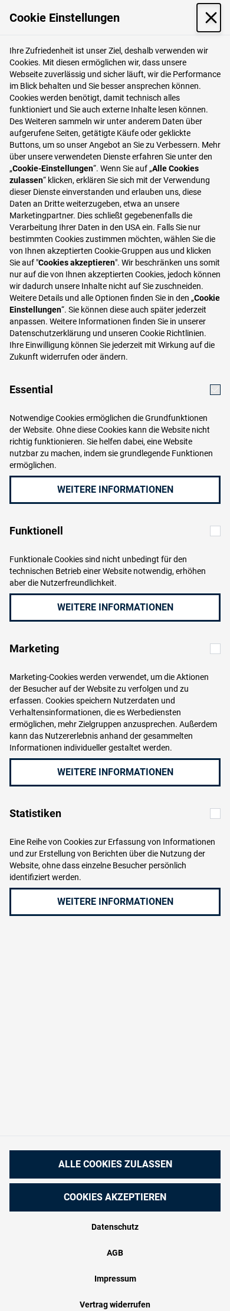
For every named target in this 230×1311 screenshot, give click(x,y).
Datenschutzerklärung (50, 333)
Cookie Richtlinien (172, 333)
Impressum (115, 1278)
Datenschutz (115, 1227)
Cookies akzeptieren (115, 1197)
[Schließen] (209, 18)
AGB (115, 1252)
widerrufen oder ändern (83, 356)
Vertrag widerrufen (115, 1304)
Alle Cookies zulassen (115, 1164)
